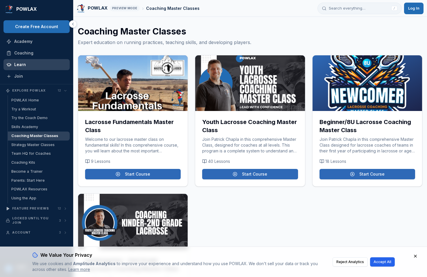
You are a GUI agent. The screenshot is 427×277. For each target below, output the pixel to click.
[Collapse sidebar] (73, 24)
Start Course (137, 174)
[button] (133, 83)
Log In (413, 8)
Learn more (79, 269)
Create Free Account (36, 26)
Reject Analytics (350, 262)
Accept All (382, 262)
